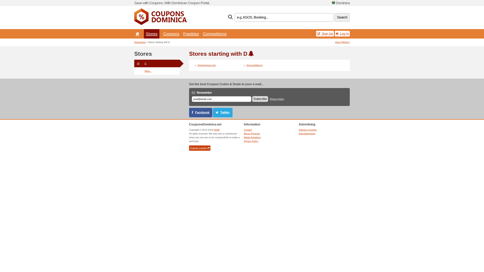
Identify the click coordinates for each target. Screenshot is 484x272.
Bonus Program (252, 133)
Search (342, 17)
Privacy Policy (277, 99)
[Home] (136, 34)
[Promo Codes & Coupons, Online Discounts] (160, 24)
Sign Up (327, 34)
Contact (248, 130)
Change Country (198, 148)
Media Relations (252, 137)
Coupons (171, 34)
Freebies (191, 34)
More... (148, 71)
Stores (151, 34)
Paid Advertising (307, 133)
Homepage (140, 42)
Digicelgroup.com (207, 65)
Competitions (215, 34)
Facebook (202, 112)
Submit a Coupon (308, 130)
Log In (344, 34)
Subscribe (260, 98)
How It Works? (342, 42)
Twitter (225, 112)
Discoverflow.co (255, 65)
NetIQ (217, 130)
